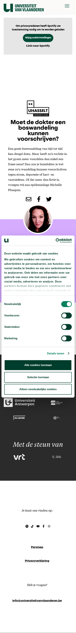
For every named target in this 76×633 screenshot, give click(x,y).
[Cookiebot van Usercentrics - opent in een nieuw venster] (55, 240)
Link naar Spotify (38, 46)
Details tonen (55, 353)
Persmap (37, 547)
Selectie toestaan (38, 377)
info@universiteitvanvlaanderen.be (37, 600)
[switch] (66, 315)
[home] (24, 6)
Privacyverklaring (37, 561)
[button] (67, 5)
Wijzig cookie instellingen (38, 38)
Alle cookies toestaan (38, 365)
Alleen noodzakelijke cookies (38, 389)
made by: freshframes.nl (37, 614)
